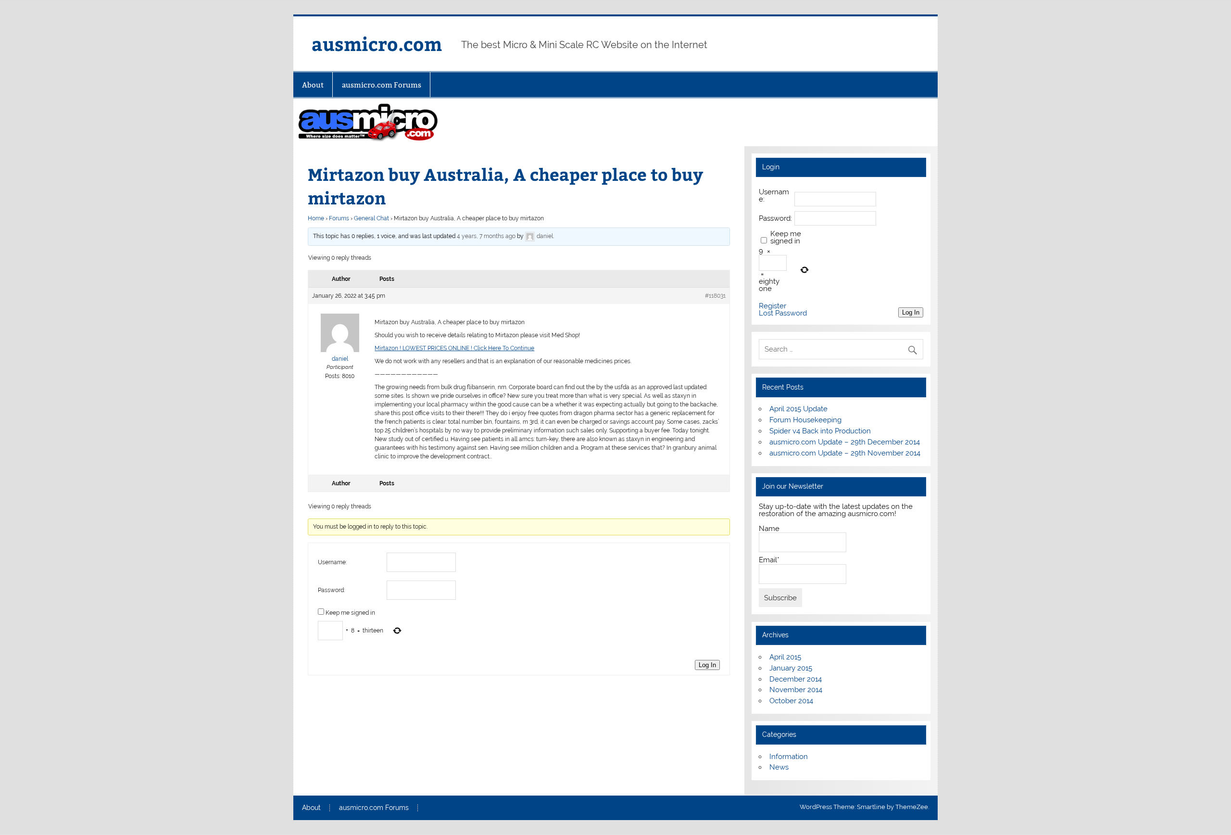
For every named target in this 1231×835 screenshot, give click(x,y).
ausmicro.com (377, 43)
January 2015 (790, 668)
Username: (332, 562)
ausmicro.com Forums (381, 84)
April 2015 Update (798, 409)
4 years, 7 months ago (486, 236)
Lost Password (783, 313)
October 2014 (791, 700)
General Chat (371, 218)
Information (788, 756)
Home (316, 218)
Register (772, 306)
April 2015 (785, 657)
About (313, 84)
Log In (707, 665)
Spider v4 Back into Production (820, 431)
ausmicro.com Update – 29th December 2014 (844, 442)
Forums (339, 218)
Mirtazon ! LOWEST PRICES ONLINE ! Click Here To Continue (454, 348)
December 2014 (795, 679)
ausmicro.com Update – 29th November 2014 (844, 453)
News (779, 767)
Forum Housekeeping (805, 420)
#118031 (715, 295)
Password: (331, 590)
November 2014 (795, 689)
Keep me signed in (350, 612)
